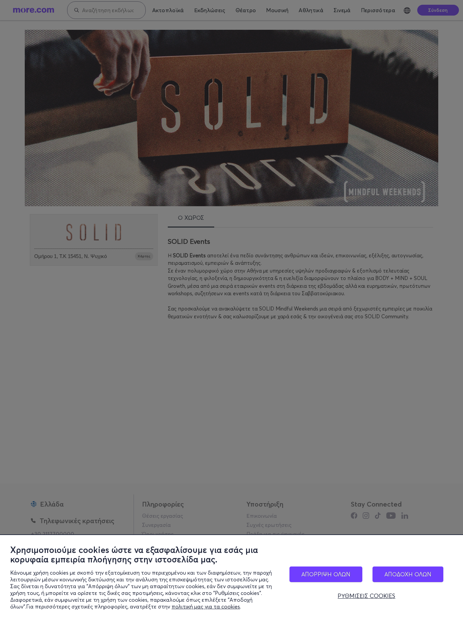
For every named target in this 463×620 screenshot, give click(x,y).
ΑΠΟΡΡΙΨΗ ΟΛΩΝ (325, 574)
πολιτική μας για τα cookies (206, 606)
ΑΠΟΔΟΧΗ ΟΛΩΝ (407, 574)
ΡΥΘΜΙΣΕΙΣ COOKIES (366, 596)
